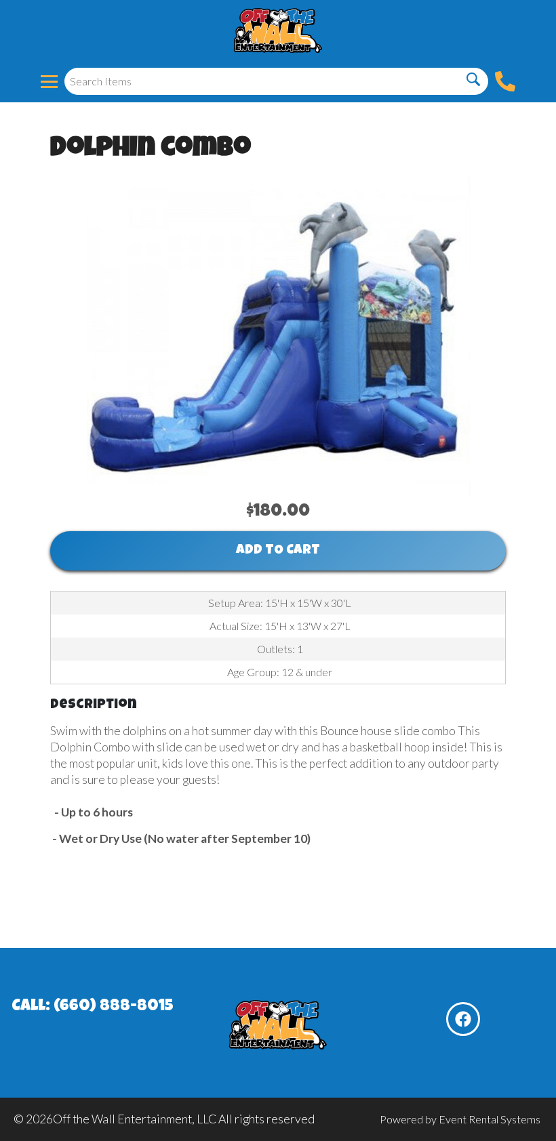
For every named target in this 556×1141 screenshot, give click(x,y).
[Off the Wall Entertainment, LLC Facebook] (463, 1019)
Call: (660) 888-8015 (93, 1007)
